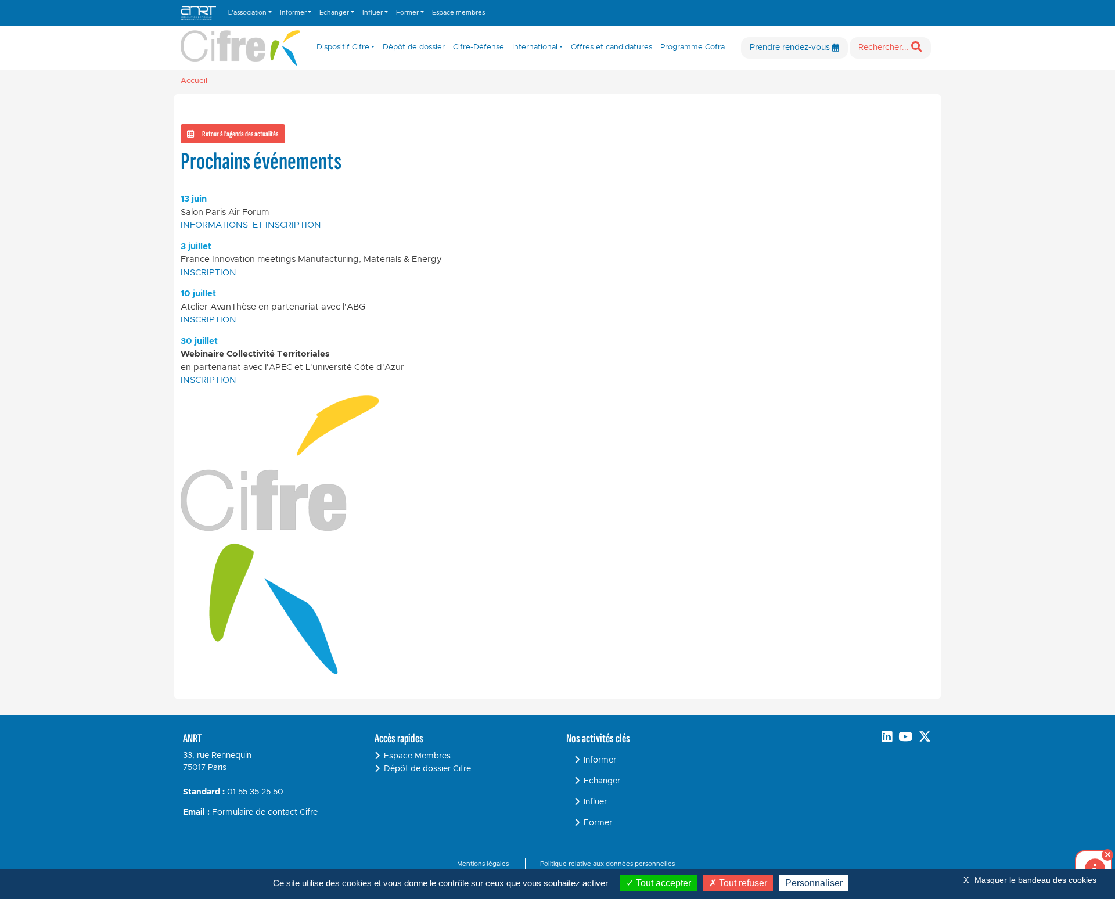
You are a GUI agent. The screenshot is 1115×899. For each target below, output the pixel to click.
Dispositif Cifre (342, 47)
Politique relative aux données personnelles (607, 864)
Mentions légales (483, 864)
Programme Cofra (692, 47)
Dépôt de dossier (414, 47)
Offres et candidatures (611, 47)
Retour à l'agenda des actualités (240, 134)
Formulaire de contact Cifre (265, 812)
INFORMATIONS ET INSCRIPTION (251, 225)
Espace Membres (417, 756)
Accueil (194, 81)
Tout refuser (742, 883)
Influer (595, 802)
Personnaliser (814, 883)
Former (598, 823)
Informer (600, 760)
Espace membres (458, 12)
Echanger (602, 781)
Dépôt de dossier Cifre (427, 769)
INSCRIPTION (208, 272)
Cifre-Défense (478, 47)
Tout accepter (662, 883)
